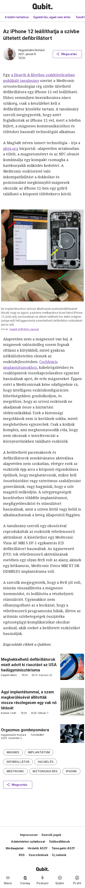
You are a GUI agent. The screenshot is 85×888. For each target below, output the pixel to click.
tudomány (37, 735)
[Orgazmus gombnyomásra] (72, 733)
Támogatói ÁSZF (63, 848)
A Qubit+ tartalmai (17, 17)
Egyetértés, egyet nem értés (52, 17)
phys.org (10, 148)
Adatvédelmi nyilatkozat (28, 841)
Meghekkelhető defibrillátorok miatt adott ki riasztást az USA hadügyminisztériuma (29, 664)
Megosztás (69, 54)
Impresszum (29, 835)
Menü (8, 883)
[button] (13, 752)
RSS (22, 855)
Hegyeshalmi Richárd (31, 50)
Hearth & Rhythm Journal (24, 329)
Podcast (43, 883)
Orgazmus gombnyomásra (25, 729)
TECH (21, 58)
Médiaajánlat (15, 848)
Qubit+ (59, 883)
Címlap (25, 883)
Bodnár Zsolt (8, 713)
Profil (77, 883)
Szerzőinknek (38, 855)
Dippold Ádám (9, 675)
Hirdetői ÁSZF (38, 848)
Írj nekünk (59, 855)
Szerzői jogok (51, 835)
